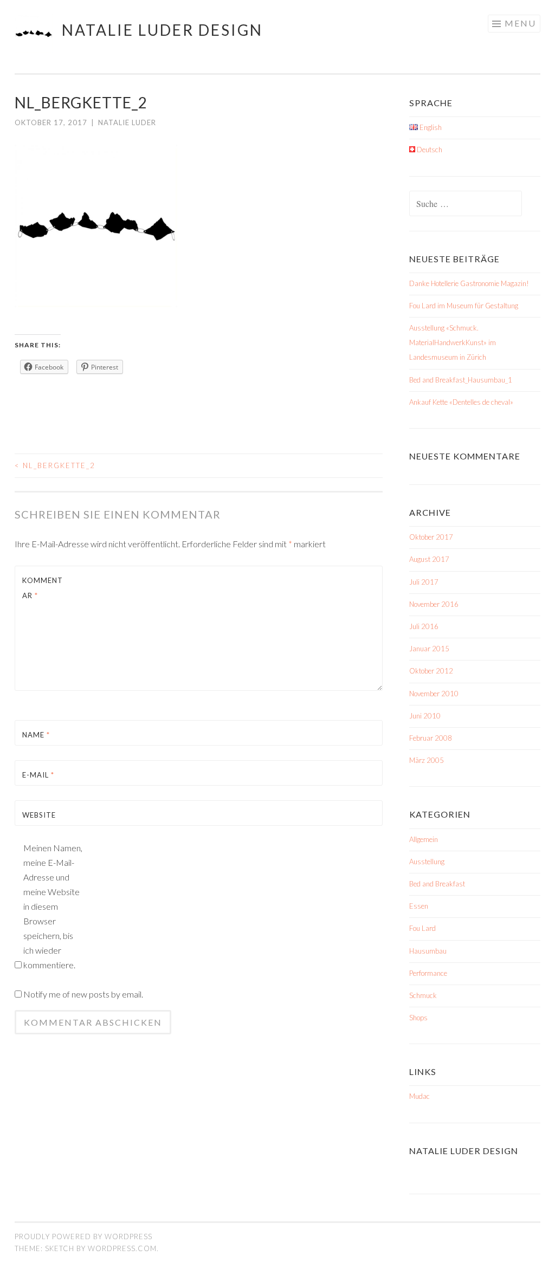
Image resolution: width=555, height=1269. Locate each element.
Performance (428, 973)
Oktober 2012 (431, 670)
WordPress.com (122, 1248)
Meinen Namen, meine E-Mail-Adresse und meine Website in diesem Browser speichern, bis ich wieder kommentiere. (52, 906)
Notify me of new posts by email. (83, 994)
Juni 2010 (425, 715)
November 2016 (434, 604)
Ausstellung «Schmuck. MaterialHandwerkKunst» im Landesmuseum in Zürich (452, 342)
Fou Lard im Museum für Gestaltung (463, 305)
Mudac (419, 1096)
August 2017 (429, 559)
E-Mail (38, 775)
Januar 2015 (429, 648)
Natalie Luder (127, 122)
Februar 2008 (430, 738)
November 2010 (434, 693)
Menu (520, 23)
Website (39, 815)
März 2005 (426, 760)
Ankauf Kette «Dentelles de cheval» (461, 402)
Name (36, 734)
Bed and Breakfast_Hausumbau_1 (460, 379)
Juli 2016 (423, 626)
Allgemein (423, 839)
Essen (418, 906)
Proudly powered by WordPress (83, 1236)
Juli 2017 (423, 582)
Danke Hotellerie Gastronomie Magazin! (469, 283)
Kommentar (42, 587)
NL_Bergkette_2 (55, 465)
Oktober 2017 (431, 537)
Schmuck (423, 995)
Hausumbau (428, 951)
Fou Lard (422, 928)
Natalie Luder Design (162, 30)
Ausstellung (426, 861)
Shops (418, 1017)
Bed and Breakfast (437, 883)
